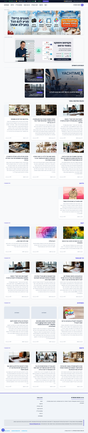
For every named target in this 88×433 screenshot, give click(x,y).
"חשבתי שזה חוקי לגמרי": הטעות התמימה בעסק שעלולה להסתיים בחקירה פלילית (71, 120)
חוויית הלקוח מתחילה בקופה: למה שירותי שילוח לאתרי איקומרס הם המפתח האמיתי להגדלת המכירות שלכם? (71, 367)
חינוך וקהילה (34, 5)
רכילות (12, 5)
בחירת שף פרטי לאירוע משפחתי (19, 119)
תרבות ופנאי (27, 5)
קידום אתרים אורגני (15, 430)
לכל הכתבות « (7, 183)
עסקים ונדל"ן (19, 5)
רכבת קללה (52, 241)
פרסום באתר (7, 430)
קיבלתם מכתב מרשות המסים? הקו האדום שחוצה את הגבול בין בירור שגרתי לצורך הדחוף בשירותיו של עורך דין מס (35, 81)
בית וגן (81, 183)
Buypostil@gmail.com (35, 423)
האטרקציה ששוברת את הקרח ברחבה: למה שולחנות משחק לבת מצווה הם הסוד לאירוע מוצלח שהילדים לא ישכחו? (71, 158)
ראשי (45, 5)
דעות (82, 223)
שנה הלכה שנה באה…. (22, 241)
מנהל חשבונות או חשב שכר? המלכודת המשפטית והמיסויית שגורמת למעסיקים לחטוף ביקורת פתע (35, 96)
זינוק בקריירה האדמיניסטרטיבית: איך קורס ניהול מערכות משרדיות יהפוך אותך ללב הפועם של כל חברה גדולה (44, 367)
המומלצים (6, 5)
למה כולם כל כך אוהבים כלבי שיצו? (72, 201)
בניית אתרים (24, 430)
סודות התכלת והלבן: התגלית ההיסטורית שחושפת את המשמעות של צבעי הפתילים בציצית (17, 158)
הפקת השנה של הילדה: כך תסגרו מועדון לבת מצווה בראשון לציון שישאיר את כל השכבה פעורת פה (44, 158)
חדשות (41, 5)
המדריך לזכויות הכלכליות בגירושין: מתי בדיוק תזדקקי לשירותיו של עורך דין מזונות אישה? (17, 367)
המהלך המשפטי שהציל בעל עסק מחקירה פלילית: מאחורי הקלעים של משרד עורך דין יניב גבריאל (44, 120)
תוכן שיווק (80, 90)
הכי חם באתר (39, 77)
